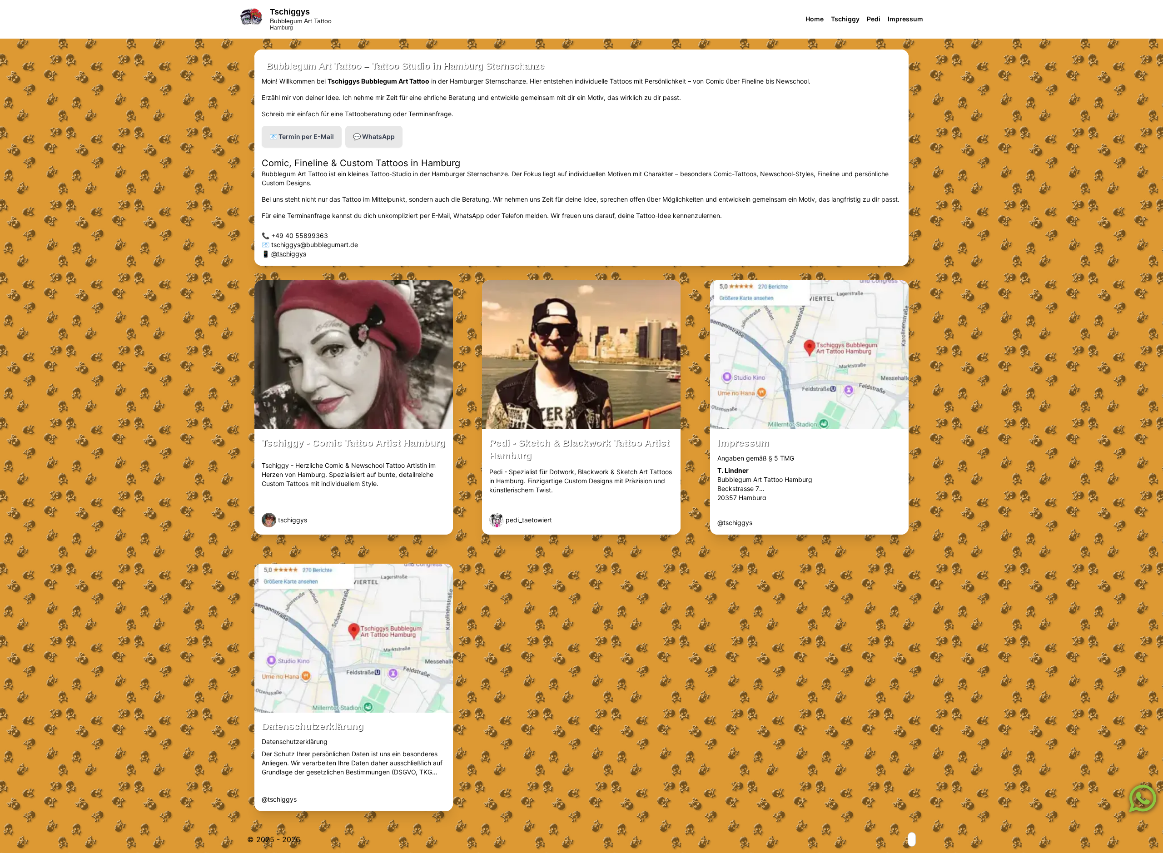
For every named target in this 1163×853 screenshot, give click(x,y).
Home (814, 19)
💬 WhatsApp (374, 136)
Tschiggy (845, 19)
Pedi (873, 19)
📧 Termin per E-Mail (301, 136)
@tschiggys (288, 254)
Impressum (905, 19)
